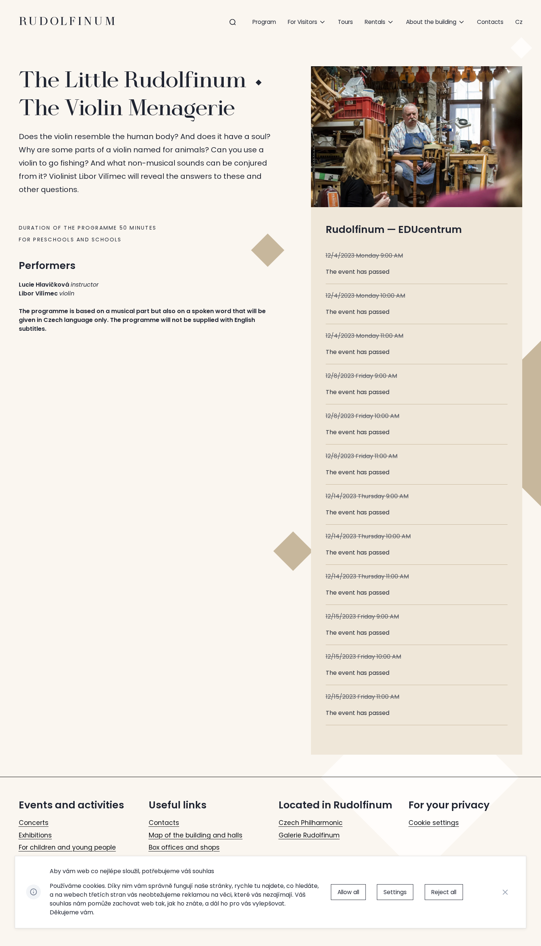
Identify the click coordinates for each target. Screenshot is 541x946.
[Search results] (233, 22)
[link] (519, 22)
